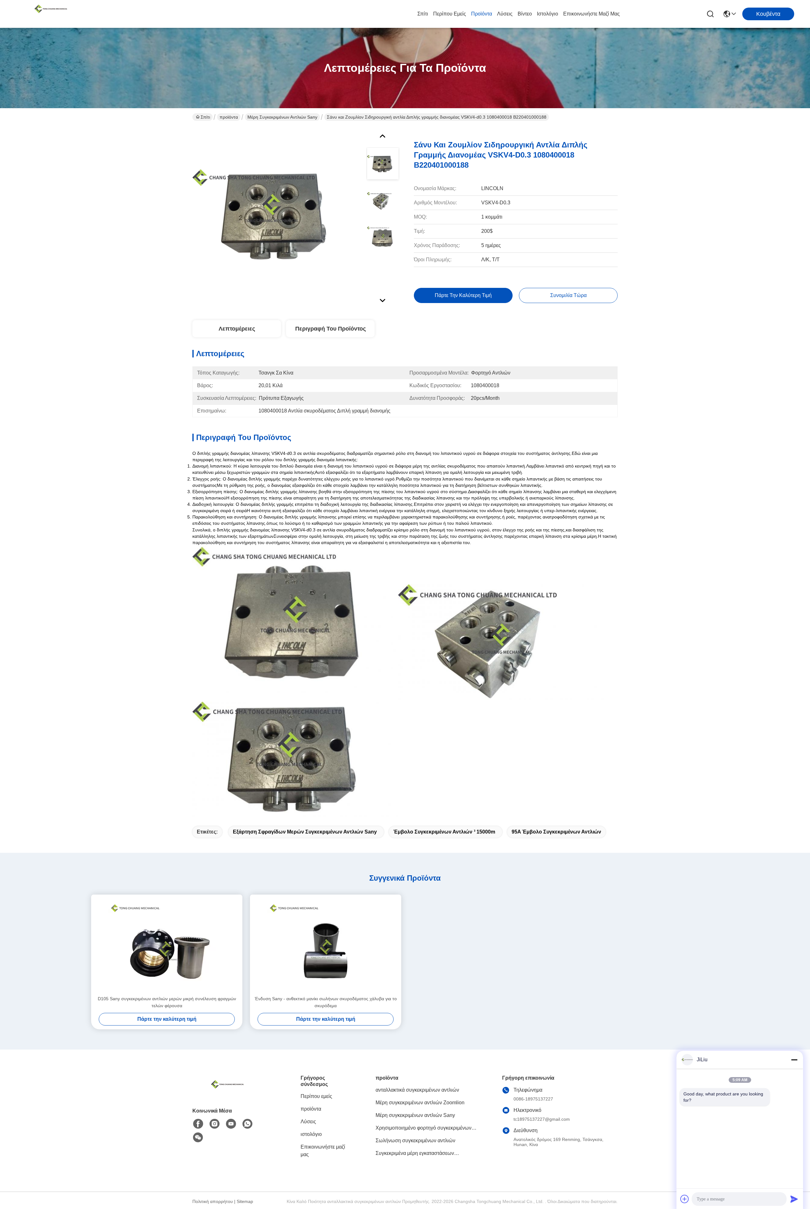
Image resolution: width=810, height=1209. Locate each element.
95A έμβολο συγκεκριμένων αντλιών (556, 831)
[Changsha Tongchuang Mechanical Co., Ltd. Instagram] (214, 1124)
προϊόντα (481, 13)
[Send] (794, 1199)
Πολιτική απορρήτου (212, 1201)
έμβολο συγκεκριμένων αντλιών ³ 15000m (444, 831)
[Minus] (794, 1059)
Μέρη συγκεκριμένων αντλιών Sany (282, 117)
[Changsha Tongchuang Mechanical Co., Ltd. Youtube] (231, 1124)
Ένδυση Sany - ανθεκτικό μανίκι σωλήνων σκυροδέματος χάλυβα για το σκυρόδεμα (326, 1002)
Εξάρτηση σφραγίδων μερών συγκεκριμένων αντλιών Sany (305, 831)
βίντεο (525, 13)
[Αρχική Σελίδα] (227, 1092)
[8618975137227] (247, 1124)
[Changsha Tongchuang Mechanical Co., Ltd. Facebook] (198, 1124)
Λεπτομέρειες (237, 329)
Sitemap (245, 1201)
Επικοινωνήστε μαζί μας (591, 13)
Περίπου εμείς (449, 13)
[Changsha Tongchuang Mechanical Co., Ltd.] (50, 13)
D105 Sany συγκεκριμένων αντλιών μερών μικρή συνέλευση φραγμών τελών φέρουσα (167, 1002)
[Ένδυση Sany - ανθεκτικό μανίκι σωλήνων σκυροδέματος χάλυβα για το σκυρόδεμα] (325, 944)
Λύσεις (505, 13)
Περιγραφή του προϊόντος (330, 329)
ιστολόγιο (547, 13)
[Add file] (684, 1199)
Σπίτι (422, 13)
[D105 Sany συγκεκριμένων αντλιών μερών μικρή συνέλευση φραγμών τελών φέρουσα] (167, 944)
